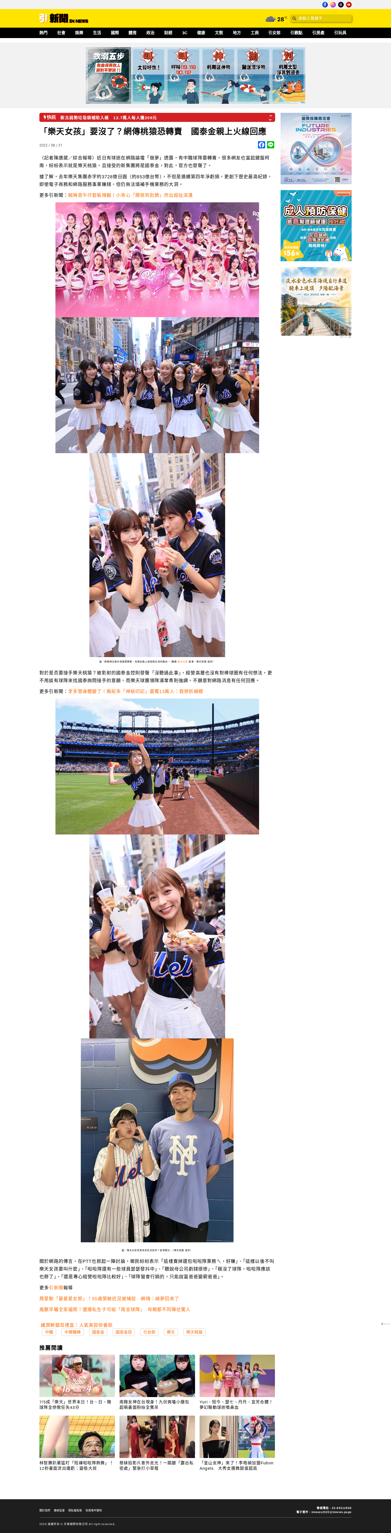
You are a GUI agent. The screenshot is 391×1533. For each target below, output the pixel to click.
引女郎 (274, 33)
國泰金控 (124, 1332)
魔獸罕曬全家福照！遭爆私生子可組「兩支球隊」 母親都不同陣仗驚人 (115, 1309)
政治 (150, 33)
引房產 (318, 33)
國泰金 (98, 1332)
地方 (237, 33)
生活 (97, 33)
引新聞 (56, 1287)
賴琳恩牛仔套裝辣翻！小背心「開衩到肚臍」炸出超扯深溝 (130, 195)
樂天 (171, 1332)
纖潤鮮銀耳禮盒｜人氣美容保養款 (77, 1325)
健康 (201, 33)
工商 (255, 33)
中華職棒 (72, 1332)
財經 (168, 33)
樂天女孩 (183, 661)
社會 (61, 33)
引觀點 (296, 33)
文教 (219, 33)
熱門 (43, 33)
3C (184, 33)
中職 (49, 1332)
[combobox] (321, 18)
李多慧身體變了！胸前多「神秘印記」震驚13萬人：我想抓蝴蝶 (135, 691)
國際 (115, 33)
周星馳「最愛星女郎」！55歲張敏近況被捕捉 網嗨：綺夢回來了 (109, 1298)
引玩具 (340, 33)
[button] (271, 114)
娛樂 (79, 33)
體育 (133, 33)
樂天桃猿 (194, 1332)
